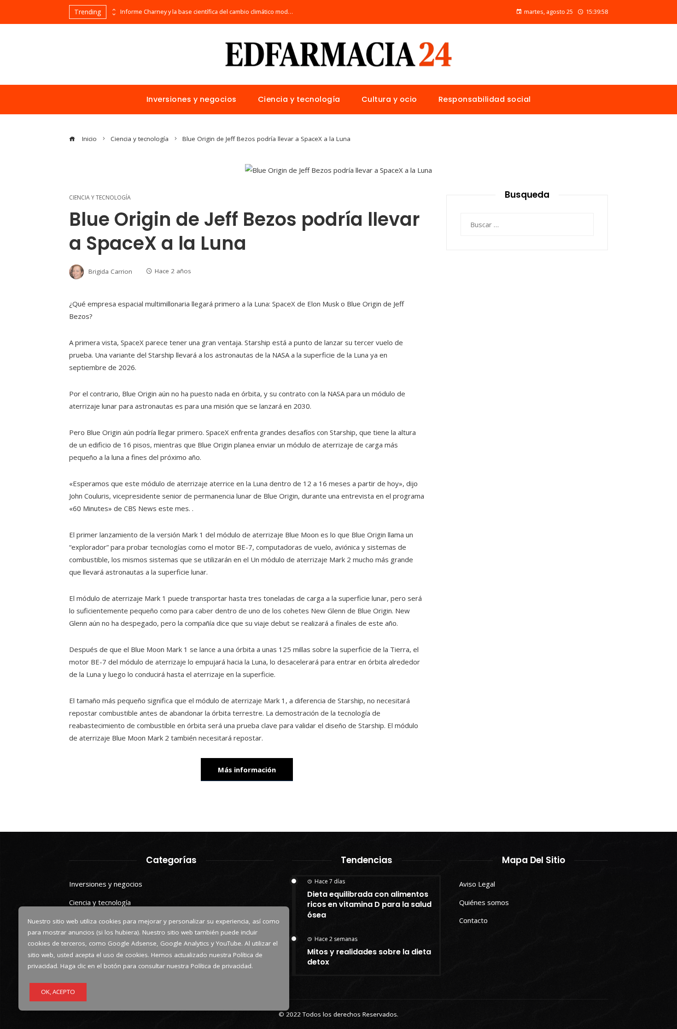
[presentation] (113, 9)
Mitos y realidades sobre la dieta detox (369, 957)
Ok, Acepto (58, 992)
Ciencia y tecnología (100, 197)
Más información (247, 769)
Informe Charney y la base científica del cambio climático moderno (207, 11)
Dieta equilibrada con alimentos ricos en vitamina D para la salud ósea (369, 904)
